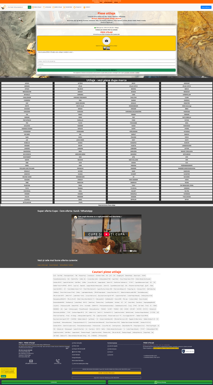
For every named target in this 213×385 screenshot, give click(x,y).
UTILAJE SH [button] (78, 7)
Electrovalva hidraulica (77, 360)
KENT (133, 140)
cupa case (76, 285)
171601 (68, 312)
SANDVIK (27, 174)
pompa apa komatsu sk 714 (79, 322)
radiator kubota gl (82, 319)
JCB (27, 140)
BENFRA (133, 89)
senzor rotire (131, 302)
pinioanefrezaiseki (83, 309)
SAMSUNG (187, 171)
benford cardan (129, 312)
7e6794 (143, 275)
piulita (151, 285)
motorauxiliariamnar (94, 309)
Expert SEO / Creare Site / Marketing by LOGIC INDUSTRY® (106, 377)
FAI (27, 114)
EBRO (186, 109)
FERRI (80, 117)
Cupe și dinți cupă (43, 265)
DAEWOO (187, 100)
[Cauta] (29, 7)
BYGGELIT (27, 94)
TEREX (80, 185)
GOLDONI (27, 126)
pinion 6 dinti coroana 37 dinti (67, 292)
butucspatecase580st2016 (59, 299)
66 (158, 325)
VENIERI (26, 194)
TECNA (187, 182)
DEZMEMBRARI (133, 106)
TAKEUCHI (80, 182)
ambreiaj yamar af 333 (146, 295)
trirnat (146, 305)
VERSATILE (133, 194)
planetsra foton (100, 302)
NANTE (27, 160)
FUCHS (80, 123)
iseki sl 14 (100, 312)
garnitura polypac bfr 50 (78, 312)
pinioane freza (82, 275)
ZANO (80, 199)
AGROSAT (187, 83)
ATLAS (80, 86)
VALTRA (186, 191)
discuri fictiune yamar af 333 (127, 279)
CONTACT (87, 7)
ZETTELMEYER (27, 202)
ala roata (117, 302)
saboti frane (91, 302)
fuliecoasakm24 (100, 299)
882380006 (56, 309)
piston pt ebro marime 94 (89, 289)
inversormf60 (118, 299)
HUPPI (133, 128)
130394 (155, 305)
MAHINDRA (26, 151)
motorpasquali (68, 329)
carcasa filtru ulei (92, 282)
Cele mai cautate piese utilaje (80, 363)
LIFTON (186, 148)
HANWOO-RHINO (27, 128)
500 (107, 275)
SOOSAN (27, 179)
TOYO (27, 188)
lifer (62, 309)
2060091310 (95, 305)
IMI (80, 134)
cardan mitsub (78, 302)
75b (94, 315)
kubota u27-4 (63, 335)
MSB (80, 157)
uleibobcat (55, 292)
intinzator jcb (153, 309)
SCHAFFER (187, 174)
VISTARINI (187, 194)
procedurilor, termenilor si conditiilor (132, 72)
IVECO (187, 137)
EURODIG (80, 111)
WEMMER (80, 196)
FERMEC (133, 114)
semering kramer (116, 325)
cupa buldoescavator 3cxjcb (141, 282)
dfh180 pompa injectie (100, 292)
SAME (133, 171)
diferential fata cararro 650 (120, 319)
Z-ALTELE (27, 199)
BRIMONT (187, 92)
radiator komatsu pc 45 (149, 319)
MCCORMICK (27, 154)
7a (124, 329)
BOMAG (133, 92)
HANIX (133, 126)
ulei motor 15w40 (100, 275)
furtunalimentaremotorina (59, 279)
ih (150, 305)
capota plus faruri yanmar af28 (104, 289)
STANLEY (80, 179)
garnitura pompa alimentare (142, 312)
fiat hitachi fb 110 (108, 312)
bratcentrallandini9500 (58, 302)
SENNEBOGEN (80, 177)
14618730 (139, 309)
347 (125, 302)
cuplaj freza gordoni (119, 312)
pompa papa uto (131, 289)
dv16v (81, 305)
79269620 (116, 309)
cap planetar (91, 319)
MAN (80, 151)
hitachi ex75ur (74, 279)
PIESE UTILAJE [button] (37, 7)
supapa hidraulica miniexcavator (94, 285)
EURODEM (27, 111)
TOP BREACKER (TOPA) (186, 185)
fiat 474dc (60, 275)
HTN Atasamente (103, 335)
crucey (130, 305)
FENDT (80, 114)
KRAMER (27, 145)
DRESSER (133, 109)
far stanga (73, 315)
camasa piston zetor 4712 (113, 292)
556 (54, 329)
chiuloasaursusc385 (65, 305)
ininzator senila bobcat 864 (106, 319)
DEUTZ (27, 106)
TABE (27, 182)
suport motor (115, 279)
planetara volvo (106, 332)
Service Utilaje (77, 352)
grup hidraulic (56, 322)
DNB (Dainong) (186, 106)
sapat (65, 309)
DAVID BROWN (80, 103)
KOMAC (80, 143)
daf (158, 312)
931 (151, 282)
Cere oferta (205, 7)
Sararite (111, 355)
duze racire (139, 302)
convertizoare (91, 275)
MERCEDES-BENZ (80, 154)
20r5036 (126, 309)
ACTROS (80, 83)
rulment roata (128, 275)
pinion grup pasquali (151, 325)
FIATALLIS (80, 120)
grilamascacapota (73, 309)
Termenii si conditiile (9, 371)
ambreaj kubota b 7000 (104, 279)
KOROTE (186, 143)
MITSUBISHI (186, 154)
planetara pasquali (85, 332)
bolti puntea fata (151, 289)
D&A (80, 100)
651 (65, 289)
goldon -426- (83, 279)
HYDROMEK (80, 131)
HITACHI (80, 128)
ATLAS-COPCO (133, 86)
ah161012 (145, 309)
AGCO (133, 83)
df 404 (135, 305)
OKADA (133, 162)
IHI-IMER (27, 134)
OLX (186, 162)
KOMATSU (133, 143)
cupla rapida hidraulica (87, 292)
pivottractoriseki (96, 325)
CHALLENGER (27, 97)
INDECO (186, 134)
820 (126, 285)
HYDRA (187, 128)
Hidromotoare (112, 349)
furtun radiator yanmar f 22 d (75, 289)
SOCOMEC (187, 177)
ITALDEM (133, 137)
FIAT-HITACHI (27, 120)
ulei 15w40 (141, 305)
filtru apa (125, 299)
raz (152, 332)
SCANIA (80, 174)
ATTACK (27, 89)
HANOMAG (186, 126)
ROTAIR (80, 171)
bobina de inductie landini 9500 (128, 292)
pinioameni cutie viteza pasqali (136, 285)
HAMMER (80, 126)
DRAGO (80, 109)
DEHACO (133, 103)
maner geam (137, 275)
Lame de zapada (113, 346)
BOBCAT (80, 92)
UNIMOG (186, 188)
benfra (103, 329)
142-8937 (109, 309)
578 (86, 312)
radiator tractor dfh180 (142, 315)
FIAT (133, 117)
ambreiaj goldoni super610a (84, 315)
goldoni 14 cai (92, 312)
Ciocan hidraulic (53, 265)
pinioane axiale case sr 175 (114, 315)
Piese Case (76, 346)
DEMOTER (187, 103)
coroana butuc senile (93, 279)
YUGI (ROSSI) (187, 196)
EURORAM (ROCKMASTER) (133, 111)
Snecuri (111, 352)
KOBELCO (27, 143)
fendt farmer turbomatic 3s (120, 282)
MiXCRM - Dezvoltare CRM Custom (106, 373)
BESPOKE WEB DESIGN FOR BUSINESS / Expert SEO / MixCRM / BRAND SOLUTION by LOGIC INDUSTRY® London (106, 369)
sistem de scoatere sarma (69, 325)
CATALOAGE (48, 7)
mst (68, 279)
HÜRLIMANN (133, 131)
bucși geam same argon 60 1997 (106, 295)
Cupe (101, 2)
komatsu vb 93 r (57, 282)
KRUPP (80, 145)
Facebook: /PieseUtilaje (25, 355)
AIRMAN (27, 86)
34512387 (132, 309)
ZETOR (187, 199)
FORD (133, 120)
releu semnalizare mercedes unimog (77, 335)
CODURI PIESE (68, 7)
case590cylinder (109, 302)
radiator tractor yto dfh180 (59, 285)
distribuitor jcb (69, 302)
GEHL (186, 123)
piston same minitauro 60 (120, 289)
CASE (133, 94)
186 (89, 335)
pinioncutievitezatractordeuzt (106, 305)
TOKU (133, 185)
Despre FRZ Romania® (79, 349)
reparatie (82, 285)
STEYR (187, 179)
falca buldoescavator (143, 292)
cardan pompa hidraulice (134, 295)
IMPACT (133, 134)
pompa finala (147, 332)
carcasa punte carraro (91, 295)
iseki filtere (77, 282)
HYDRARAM (27, 131)
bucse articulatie (143, 299)
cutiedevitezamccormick (121, 305)
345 (114, 275)
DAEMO (133, 100)
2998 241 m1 (69, 295)
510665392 (94, 335)
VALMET (133, 191)
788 (76, 275)
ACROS (27, 83)
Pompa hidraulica (76, 357)
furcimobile (87, 305)
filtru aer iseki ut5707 (58, 295)
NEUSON (80, 160)
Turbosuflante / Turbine (66, 265)
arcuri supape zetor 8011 (129, 315)
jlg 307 (146, 285)
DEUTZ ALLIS (80, 106)
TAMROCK (133, 182)
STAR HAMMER (133, 179)
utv (86, 329)
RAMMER (133, 168)
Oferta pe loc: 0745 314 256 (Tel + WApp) (107, 27)
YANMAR (133, 196)
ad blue (84, 282)
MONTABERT (27, 157)
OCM (80, 162)
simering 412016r (141, 289)
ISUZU (80, 137)
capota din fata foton (68, 282)
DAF (27, 103)
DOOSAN (27, 109)
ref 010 (70, 285)
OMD (80, 165)
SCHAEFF (133, 174)
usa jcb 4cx (56, 305)
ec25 (54, 275)
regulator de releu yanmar (135, 319)
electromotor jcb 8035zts (59, 312)
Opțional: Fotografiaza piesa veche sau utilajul (106, 45)
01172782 (152, 312)
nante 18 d (109, 282)
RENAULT (27, 171)
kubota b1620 (75, 305)
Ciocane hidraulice (108, 2)
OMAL (27, 165)
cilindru (78, 292)
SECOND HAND (26, 177)
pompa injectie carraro (139, 325)
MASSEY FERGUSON (187, 151)
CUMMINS (27, 100)
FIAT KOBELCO (186, 117)
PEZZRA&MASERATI (186, 165)
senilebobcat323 (109, 299)
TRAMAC (80, 188)
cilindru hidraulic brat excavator (143, 279)
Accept (3, 376)
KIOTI (186, 140)
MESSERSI (133, 154)
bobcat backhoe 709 (127, 325)
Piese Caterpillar (77, 343)
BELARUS (80, 89)
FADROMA (187, 111)
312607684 (73, 319)
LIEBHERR (133, 148)
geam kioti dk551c (57, 289)
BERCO (187, 89)
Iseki (27, 137)
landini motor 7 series (79, 295)
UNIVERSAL (27, 191)
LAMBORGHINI (186, 145)
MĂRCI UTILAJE (58, 7)
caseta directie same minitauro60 (96, 322)
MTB (133, 157)
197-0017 (131, 282)
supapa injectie (101, 282)
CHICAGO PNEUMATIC (80, 97)
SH (133, 177)
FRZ (27, 123)
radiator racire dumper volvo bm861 (130, 322)
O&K (27, 162)
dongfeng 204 (120, 275)
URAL (80, 191)
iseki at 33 (106, 285)
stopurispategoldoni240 (149, 302)
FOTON (187, 120)
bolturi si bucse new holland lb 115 (85, 299)
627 (122, 302)
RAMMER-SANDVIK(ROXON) (186, 168)
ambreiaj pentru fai (137, 332)
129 (97, 319)
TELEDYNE (27, 185)
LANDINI (27, 148)
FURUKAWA (133, 123)
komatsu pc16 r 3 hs (146, 322)
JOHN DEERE (80, 140)
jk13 (111, 275)
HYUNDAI (187, 131)
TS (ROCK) (133, 188)
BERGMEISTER (27, 92)
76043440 (103, 309)
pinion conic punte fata (58, 315)
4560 (121, 309)
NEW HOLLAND (133, 160)
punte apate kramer (69, 275)
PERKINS (133, 165)
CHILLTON (133, 97)
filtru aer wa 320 (72, 299)
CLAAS (187, 97)
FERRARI (186, 114)
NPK (186, 160)
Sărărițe (116, 2)
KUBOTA (133, 145)
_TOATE (80, 202)
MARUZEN (133, 151)
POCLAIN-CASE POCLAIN (27, 168)
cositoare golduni (133, 299)
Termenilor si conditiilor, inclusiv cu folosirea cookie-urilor (166, 348)
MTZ (186, 157)
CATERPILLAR (187, 94)
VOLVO (27, 196)
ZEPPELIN (133, 199)
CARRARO (80, 94)
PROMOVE (80, 168)
